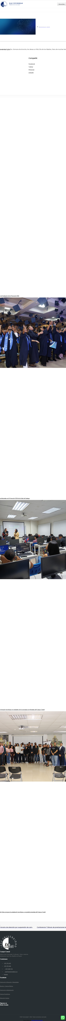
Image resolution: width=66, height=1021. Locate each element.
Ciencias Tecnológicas (5, 994)
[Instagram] (10, 1010)
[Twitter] (4, 1010)
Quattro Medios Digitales (37, 1020)
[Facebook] (1, 1010)
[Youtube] (7, 1010)
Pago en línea (62, 4)
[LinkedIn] (14, 1010)
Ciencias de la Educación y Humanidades (9, 982)
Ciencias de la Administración (7, 990)
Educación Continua (4, 998)
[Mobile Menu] (1, 10)
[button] (32, 63)
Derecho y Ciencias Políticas (6, 986)
